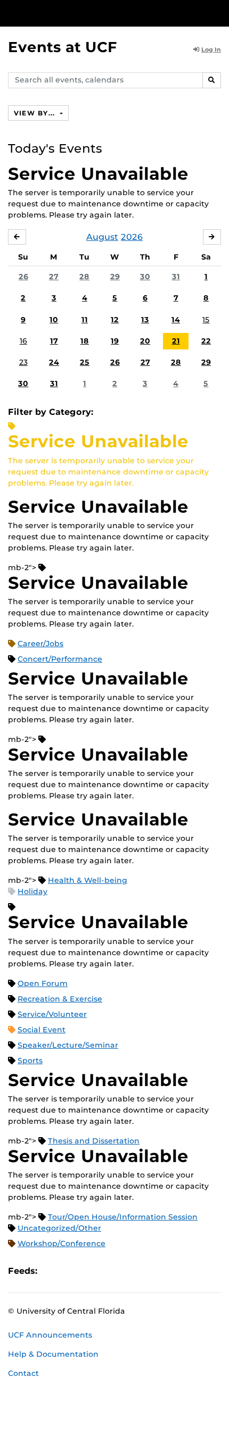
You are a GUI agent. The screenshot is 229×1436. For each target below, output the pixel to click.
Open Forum (43, 983)
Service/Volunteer (52, 1014)
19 (115, 341)
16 (23, 341)
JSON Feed (123, 1271)
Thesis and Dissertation (94, 1141)
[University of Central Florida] (81, 13)
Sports (30, 1060)
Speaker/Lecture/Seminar (68, 1045)
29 (115, 276)
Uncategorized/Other (59, 1228)
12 (115, 319)
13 (145, 319)
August (102, 237)
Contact (23, 1373)
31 (176, 276)
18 (84, 341)
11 (84, 319)
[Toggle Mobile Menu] (218, 12)
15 (205, 319)
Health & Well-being (87, 880)
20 (145, 341)
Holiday (32, 891)
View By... (36, 113)
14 (175, 319)
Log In (211, 49)
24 (54, 362)
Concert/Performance (60, 659)
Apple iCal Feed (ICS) (51, 1271)
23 (23, 362)
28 (84, 276)
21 (176, 341)
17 (54, 341)
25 (84, 362)
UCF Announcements (50, 1335)
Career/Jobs (40, 643)
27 (54, 276)
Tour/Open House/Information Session (123, 1217)
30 (145, 276)
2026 (132, 237)
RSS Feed (87, 1271)
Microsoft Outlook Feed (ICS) (69, 1271)
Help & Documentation (53, 1354)
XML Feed (105, 1271)
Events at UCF (62, 47)
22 (206, 341)
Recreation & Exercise (60, 999)
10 (54, 319)
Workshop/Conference (61, 1243)
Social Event (42, 1029)
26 (23, 276)
